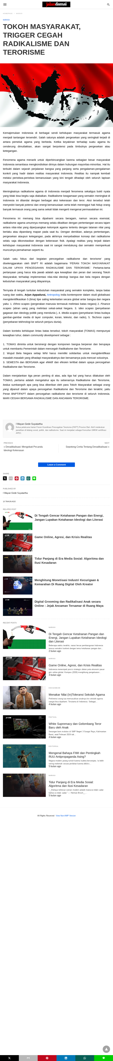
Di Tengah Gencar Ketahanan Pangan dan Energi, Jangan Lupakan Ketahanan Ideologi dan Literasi (78, 637)
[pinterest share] (17, 478)
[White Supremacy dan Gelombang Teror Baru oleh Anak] (24, 727)
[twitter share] (5, 478)
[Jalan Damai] (56, 4)
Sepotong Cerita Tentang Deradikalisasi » (87, 447)
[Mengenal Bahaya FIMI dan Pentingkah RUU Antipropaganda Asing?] (24, 756)
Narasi (19, 13)
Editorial (54, 746)
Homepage (8, 13)
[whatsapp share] (28, 478)
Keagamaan (54, 688)
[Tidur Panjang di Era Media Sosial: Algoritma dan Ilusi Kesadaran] (17, 564)
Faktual (53, 717)
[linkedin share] (22, 478)
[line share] (34, 478)
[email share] (11, 478)
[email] (28, 1058)
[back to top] (106, 1049)
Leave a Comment (56, 464)
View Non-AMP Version (66, 816)
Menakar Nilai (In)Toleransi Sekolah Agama (77, 694)
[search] (108, 4)
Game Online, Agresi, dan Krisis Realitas (63, 537)
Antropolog (53, 294)
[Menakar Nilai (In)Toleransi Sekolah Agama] (24, 697)
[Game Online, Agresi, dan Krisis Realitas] (17, 543)
